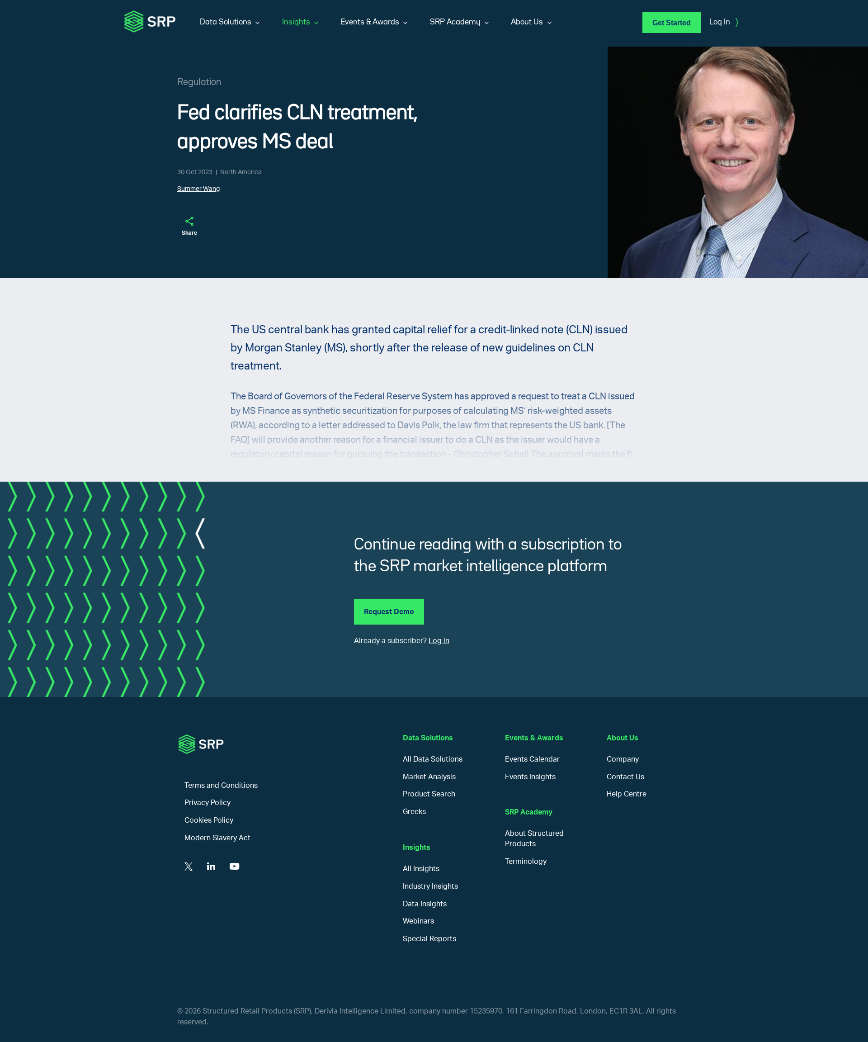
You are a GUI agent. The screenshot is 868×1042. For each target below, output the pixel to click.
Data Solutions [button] (225, 22)
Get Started (671, 23)
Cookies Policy (208, 820)
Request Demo (389, 612)
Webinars (418, 921)
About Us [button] (527, 22)
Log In (723, 22)
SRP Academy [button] (455, 22)
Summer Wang (198, 189)
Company (623, 759)
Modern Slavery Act (217, 838)
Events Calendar (532, 759)
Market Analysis (429, 777)
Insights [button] (296, 22)
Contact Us (625, 777)
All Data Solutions (432, 759)
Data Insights (425, 904)
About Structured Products (534, 839)
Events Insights (530, 777)
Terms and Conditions (221, 785)
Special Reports (429, 939)
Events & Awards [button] (369, 22)
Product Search (429, 794)
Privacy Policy (207, 802)
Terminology (526, 861)
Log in (439, 640)
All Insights (421, 868)
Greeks (414, 811)
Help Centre (626, 794)
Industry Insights (430, 886)
